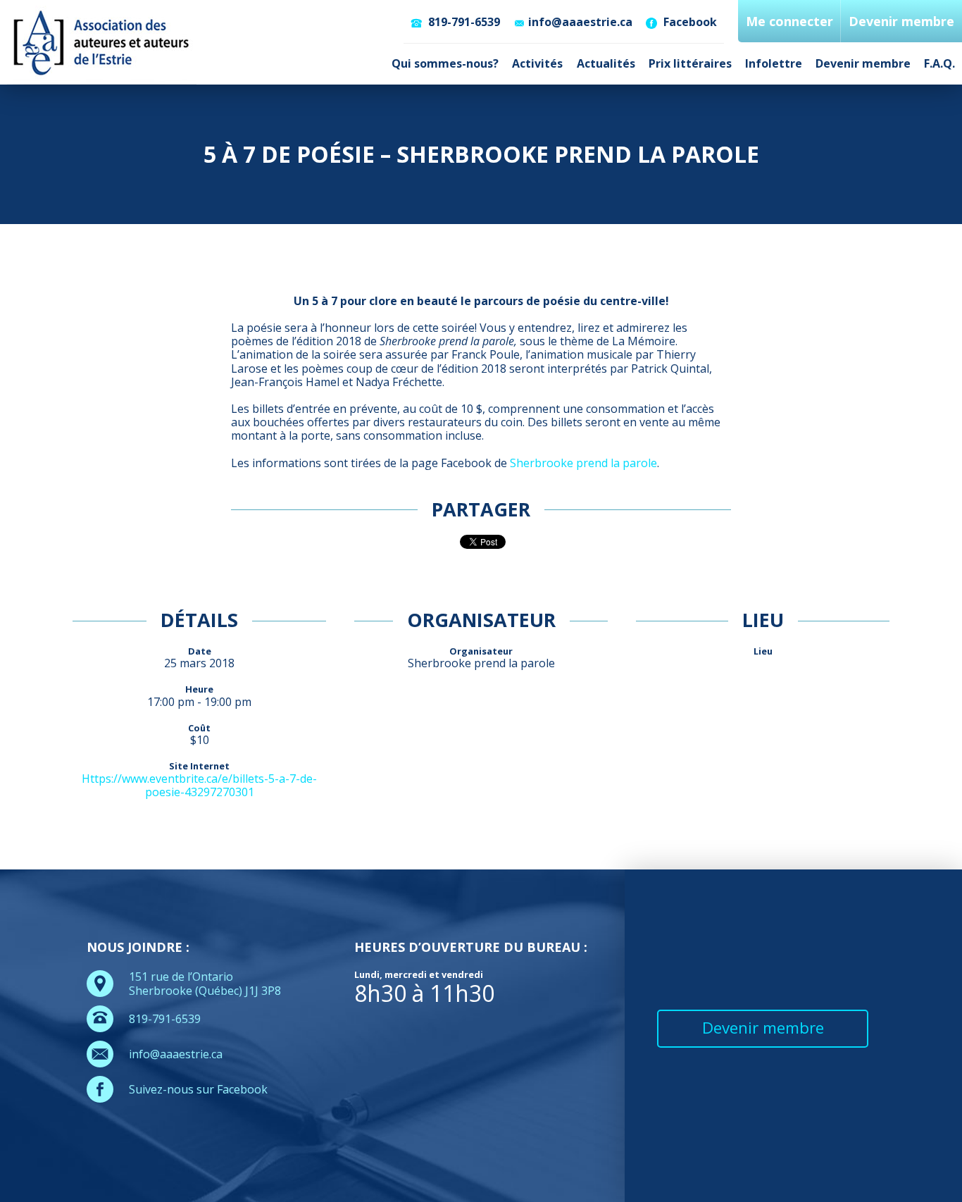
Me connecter (789, 21)
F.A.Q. (939, 63)
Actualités (606, 63)
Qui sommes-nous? (445, 63)
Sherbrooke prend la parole (583, 463)
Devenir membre (863, 63)
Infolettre (773, 63)
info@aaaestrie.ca (580, 22)
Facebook (689, 22)
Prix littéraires (690, 63)
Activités (537, 63)
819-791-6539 (462, 22)
